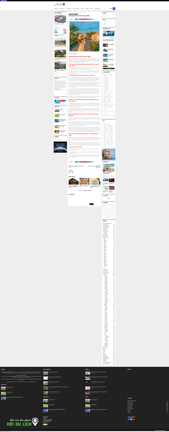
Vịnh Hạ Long (107, 300)
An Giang (106, 305)
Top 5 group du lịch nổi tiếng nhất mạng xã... (111, 60)
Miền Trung (105, 327)
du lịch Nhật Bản (106, 82)
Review (105, 101)
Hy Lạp (105, 249)
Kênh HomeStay (69, 8)
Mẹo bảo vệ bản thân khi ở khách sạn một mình (76, 166)
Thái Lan (113, 142)
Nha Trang (106, 335)
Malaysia (108, 138)
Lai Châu (106, 285)
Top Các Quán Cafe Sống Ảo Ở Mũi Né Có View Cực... (60, 59)
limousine (105, 138)
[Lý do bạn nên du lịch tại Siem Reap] (57, 126)
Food (104, 352)
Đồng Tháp (106, 314)
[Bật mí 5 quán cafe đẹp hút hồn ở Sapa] (60, 65)
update (110, 105)
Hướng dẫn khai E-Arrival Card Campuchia (59, 35)
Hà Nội (106, 281)
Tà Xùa (106, 296)
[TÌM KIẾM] (113, 16)
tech (104, 142)
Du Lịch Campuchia (130, 408)
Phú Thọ (106, 291)
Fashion (104, 348)
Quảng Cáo (47, 422)
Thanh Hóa (106, 299)
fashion (110, 92)
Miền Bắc (112, 138)
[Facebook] (109, 8)
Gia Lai (106, 332)
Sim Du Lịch (82, 8)
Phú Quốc (109, 100)
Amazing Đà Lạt (36, 430)
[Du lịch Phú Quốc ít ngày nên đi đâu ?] (60, 42)
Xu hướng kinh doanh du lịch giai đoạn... (105, 191)
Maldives (105, 254)
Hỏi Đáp (92, 8)
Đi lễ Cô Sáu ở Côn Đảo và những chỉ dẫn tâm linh (94, 166)
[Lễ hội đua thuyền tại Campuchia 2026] (57, 132)
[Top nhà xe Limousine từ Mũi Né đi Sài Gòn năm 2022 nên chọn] (105, 45)
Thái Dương (56, 36)
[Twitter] (110, 8)
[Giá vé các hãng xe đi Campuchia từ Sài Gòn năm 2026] (108, 167)
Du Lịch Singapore (105, 269)
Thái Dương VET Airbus (62, 109)
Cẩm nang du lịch (61, 8)
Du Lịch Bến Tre (105, 229)
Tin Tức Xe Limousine (76, 8)
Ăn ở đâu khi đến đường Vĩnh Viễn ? (84, 186)
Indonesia (105, 250)
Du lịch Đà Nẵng (105, 124)
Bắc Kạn (106, 277)
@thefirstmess (109, 217)
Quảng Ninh (106, 294)
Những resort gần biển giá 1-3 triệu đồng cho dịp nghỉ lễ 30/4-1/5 (73, 186)
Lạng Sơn (106, 286)
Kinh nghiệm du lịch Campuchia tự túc (29, 430)
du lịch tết (105, 133)
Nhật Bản (105, 100)
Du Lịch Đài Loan (105, 236)
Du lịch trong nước (106, 87)
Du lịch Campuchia (106, 78)
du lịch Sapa (110, 129)
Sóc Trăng (106, 322)
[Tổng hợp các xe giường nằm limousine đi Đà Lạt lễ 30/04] (111, 188)
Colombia (105, 241)
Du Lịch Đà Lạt (106, 92)
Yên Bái (106, 303)
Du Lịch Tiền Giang (105, 272)
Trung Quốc (105, 105)
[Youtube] (111, 8)
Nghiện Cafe (87, 8)
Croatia (105, 242)
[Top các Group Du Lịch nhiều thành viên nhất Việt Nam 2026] (108, 34)
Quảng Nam (106, 340)
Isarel (105, 251)
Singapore (109, 101)
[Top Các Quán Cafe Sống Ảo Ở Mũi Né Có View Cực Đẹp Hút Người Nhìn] (60, 53)
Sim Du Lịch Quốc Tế (41, 430)
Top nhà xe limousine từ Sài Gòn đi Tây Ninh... (111, 50)
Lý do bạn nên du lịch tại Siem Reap (63, 126)
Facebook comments (87, 190)
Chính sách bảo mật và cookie (160, 431)
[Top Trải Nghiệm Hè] (57, 115)
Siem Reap (105, 232)
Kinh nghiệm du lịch (97, 8)
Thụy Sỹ (105, 263)
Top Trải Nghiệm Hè (62, 114)
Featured (104, 349)
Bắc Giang (106, 276)
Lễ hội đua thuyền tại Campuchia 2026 (63, 131)
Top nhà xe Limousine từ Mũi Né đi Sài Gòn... (111, 44)
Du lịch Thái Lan (106, 86)
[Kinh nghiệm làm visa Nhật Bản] (60, 19)
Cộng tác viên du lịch (106, 227)
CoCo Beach (106, 330)
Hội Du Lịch (56, 8)
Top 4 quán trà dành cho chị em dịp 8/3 (111, 64)
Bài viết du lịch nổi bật (106, 223)
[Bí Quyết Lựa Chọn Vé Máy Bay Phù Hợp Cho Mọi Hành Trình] (57, 120)
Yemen (105, 268)
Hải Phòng (106, 282)
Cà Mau (106, 309)
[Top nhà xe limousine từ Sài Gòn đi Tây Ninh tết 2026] (105, 50)
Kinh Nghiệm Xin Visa (106, 358)
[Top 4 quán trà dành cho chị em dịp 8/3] (105, 65)
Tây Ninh (106, 323)
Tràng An (107, 290)
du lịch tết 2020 (106, 91)
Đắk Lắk (106, 331)
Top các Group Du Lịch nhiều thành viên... (105, 184)
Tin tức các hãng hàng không (107, 362)
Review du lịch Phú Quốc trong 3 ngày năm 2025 (111, 55)
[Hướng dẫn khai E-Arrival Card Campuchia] (60, 30)
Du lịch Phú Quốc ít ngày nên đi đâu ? (60, 47)
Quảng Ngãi (106, 343)
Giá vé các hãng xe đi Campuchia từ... (107, 173)
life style (112, 96)
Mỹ (104, 255)
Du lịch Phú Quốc (106, 129)
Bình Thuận (106, 308)
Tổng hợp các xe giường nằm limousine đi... (111, 191)
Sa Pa (105, 295)
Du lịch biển (105, 77)
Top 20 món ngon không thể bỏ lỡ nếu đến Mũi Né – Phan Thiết (95, 186)
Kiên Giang (106, 317)
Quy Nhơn (106, 344)
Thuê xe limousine (22, 430)
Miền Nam (105, 304)
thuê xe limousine (108, 142)
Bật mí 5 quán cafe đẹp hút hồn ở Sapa (60, 71)
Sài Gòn (106, 321)
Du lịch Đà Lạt (105, 233)
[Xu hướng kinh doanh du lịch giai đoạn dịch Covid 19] (105, 188)
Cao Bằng (106, 278)
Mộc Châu (106, 287)
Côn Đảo (106, 313)
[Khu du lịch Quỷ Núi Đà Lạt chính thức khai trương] (111, 180)
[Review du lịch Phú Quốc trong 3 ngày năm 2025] (105, 55)
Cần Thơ (106, 312)
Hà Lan (105, 246)
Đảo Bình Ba (107, 336)
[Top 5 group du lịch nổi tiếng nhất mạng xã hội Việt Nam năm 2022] (105, 60)
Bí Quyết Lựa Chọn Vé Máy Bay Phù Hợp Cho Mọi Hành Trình (63, 120)
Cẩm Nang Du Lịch (105, 224)
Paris (104, 259)
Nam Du (106, 318)
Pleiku (106, 339)
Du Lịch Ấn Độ (105, 228)
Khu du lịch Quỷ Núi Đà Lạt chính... (111, 183)
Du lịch (109, 124)
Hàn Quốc (104, 353)
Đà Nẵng (105, 109)
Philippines (105, 260)
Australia (105, 240)
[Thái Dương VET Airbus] (57, 110)
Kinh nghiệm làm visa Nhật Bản (60, 23)
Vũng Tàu (105, 106)
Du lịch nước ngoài (106, 83)
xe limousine (110, 106)
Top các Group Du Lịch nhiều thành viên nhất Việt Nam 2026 (108, 40)
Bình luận (80, 190)
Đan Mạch (105, 245)
